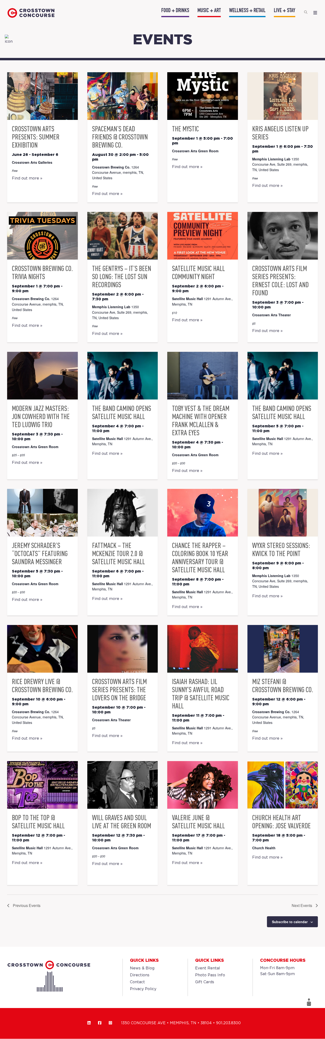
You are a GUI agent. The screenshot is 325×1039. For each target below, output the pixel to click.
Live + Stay (284, 11)
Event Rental (207, 968)
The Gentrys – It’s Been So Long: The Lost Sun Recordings (121, 276)
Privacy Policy (143, 989)
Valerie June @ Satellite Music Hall (198, 822)
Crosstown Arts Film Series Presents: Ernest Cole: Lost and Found (280, 280)
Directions (139, 975)
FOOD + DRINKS (175, 11)
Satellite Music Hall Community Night (198, 272)
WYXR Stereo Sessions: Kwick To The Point (281, 549)
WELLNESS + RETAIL (247, 11)
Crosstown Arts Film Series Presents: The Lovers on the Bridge (119, 689)
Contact (137, 982)
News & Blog (142, 968)
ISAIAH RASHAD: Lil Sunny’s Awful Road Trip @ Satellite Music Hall (200, 693)
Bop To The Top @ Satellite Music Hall (38, 822)
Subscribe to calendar (290, 921)
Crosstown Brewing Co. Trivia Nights (42, 272)
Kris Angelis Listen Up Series (280, 133)
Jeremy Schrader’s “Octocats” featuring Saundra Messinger (40, 553)
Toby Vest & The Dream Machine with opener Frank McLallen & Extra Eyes (200, 420)
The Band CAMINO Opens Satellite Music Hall (121, 412)
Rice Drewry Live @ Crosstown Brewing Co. (42, 685)
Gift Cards (204, 982)
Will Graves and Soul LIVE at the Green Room (121, 822)
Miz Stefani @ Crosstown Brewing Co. (282, 685)
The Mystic (185, 129)
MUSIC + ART (209, 11)
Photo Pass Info (210, 975)
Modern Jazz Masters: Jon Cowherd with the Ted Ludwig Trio (41, 416)
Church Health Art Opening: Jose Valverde (281, 822)
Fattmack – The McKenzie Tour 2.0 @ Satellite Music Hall (118, 553)
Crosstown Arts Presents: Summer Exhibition (35, 137)
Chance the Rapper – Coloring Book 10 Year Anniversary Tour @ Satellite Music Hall (200, 557)
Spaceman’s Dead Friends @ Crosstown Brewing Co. (120, 137)
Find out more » (27, 178)
